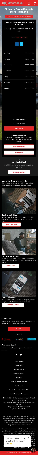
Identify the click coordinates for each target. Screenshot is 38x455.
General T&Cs (19, 361)
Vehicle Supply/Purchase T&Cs (19, 390)
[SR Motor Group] (12, 3)
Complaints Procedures (19, 381)
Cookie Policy (19, 365)
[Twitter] (21, 44)
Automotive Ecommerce (24, 453)
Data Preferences (19, 373)
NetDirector (10, 453)
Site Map (19, 377)
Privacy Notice (19, 369)
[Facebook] (17, 44)
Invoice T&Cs (19, 386)
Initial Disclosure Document (19, 394)
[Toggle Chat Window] (33, 450)
